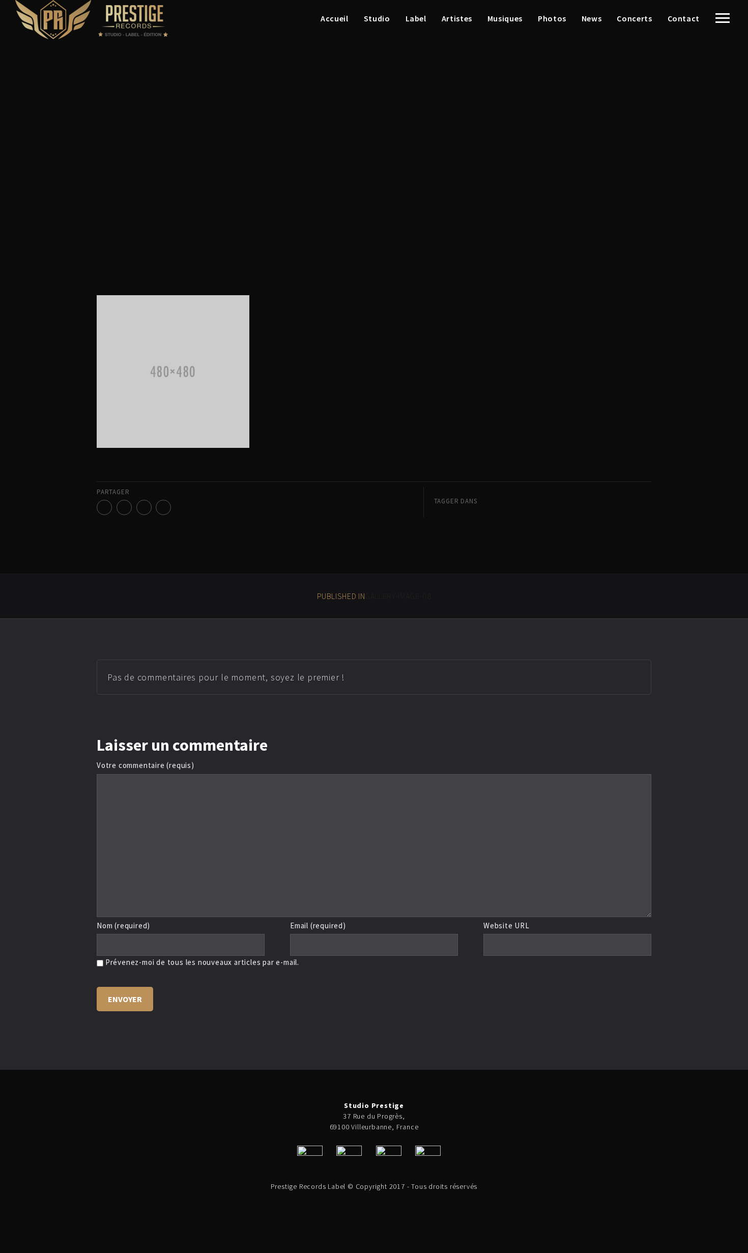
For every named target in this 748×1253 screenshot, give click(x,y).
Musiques (505, 18)
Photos (552, 18)
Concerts (634, 18)
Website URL (506, 925)
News (592, 18)
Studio (377, 18)
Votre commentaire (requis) (145, 765)
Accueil (334, 18)
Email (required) (318, 925)
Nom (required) (123, 925)
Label (416, 18)
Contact (684, 18)
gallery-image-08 (374, 596)
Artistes (457, 18)
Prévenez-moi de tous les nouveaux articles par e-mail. (202, 962)
